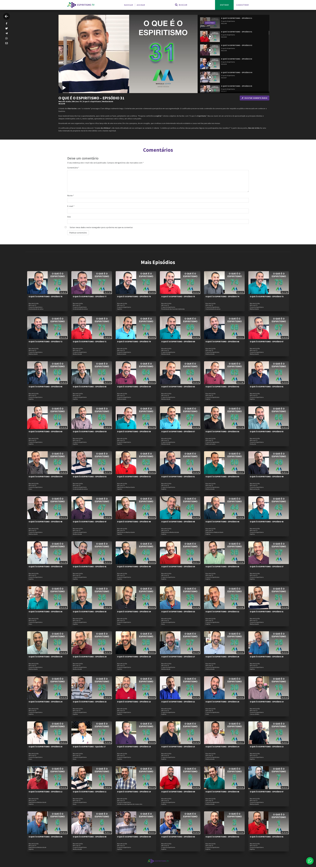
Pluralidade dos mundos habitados (173, 309)
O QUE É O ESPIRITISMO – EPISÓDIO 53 (89, 476)
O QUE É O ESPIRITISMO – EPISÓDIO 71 (89, 341)
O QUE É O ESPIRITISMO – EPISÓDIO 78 (45, 296)
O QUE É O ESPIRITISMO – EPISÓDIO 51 (178, 476)
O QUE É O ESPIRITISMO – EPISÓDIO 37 (266, 566)
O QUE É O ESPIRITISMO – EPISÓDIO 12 (45, 791)
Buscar (182, 4)
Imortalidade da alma (36, 309)
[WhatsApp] (6, 38)
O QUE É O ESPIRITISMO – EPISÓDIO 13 (266, 746)
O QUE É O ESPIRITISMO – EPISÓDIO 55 (266, 431)
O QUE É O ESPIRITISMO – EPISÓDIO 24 (45, 701)
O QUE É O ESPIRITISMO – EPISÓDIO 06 (45, 836)
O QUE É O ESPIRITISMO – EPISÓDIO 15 (178, 746)
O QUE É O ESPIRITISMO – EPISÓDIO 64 (134, 386)
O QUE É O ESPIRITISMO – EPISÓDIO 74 (222, 296)
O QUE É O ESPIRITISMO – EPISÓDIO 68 (222, 341)
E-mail (70, 206)
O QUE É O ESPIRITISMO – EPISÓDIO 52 (134, 476)
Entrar (224, 4)
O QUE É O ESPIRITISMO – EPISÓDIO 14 (222, 746)
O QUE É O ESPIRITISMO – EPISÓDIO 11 (89, 791)
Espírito (119, 309)
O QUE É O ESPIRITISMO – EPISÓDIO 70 (134, 341)
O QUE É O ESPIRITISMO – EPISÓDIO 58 (134, 431)
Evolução (253, 444)
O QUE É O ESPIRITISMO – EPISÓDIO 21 (178, 701)
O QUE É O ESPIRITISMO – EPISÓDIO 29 (89, 656)
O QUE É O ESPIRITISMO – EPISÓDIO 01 (266, 836)
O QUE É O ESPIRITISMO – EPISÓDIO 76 (134, 296)
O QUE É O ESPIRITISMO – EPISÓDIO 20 (222, 701)
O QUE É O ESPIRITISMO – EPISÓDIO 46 (134, 521)
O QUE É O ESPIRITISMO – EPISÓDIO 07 (266, 791)
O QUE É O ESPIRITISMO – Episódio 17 (89, 746)
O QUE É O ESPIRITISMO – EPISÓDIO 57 (178, 431)
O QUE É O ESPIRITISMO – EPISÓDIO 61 (266, 386)
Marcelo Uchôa (65, 101)
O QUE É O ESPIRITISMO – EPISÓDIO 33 (178, 611)
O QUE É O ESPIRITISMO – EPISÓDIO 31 (266, 611)
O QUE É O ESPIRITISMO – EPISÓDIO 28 (134, 656)
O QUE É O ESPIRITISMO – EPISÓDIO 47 (89, 521)
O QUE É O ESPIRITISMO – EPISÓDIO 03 (178, 836)
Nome (70, 195)
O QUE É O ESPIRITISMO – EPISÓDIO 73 (266, 296)
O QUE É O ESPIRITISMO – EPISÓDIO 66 (45, 386)
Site (69, 216)
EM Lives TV (77, 101)
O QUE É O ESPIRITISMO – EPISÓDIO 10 (134, 791)
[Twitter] (6, 28)
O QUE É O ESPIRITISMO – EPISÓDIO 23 (89, 701)
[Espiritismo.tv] (80, 5)
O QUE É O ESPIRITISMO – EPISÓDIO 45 (178, 521)
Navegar (128, 5)
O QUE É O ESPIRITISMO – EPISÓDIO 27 (178, 656)
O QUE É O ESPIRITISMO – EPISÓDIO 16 (134, 746)
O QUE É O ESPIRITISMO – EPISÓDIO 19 (266, 701)
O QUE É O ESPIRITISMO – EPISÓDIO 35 (89, 611)
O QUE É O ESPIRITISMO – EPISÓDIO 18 (45, 746)
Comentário (73, 167)
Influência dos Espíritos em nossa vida (129, 804)
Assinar (141, 5)
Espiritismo (202, 116)
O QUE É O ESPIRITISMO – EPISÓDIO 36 (45, 611)
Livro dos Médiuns (103, 128)
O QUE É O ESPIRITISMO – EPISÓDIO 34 (134, 611)
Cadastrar (242, 4)
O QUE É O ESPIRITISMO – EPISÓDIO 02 (222, 836)
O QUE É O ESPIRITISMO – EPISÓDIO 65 (89, 386)
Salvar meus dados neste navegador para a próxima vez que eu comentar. (101, 227)
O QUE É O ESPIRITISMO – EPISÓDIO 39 (178, 566)
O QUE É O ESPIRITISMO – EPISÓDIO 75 (178, 296)
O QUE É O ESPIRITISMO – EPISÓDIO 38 (222, 566)
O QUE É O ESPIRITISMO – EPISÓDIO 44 (222, 521)
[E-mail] (6, 43)
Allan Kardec (72, 108)
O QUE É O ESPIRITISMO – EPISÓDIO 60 (45, 431)
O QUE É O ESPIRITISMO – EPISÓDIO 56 (222, 431)
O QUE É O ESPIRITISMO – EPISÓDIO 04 (134, 836)
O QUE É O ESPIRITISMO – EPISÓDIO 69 (178, 341)
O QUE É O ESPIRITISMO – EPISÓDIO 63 (178, 386)
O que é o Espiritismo (92, 101)
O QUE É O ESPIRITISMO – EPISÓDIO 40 (134, 566)
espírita (158, 116)
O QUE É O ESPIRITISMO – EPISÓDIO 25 (266, 656)
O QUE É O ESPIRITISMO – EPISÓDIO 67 (266, 341)
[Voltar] (6, 16)
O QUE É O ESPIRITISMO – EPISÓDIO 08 (222, 791)
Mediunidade (107, 101)
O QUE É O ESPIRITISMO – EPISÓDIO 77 (89, 296)
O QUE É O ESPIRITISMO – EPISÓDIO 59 (89, 431)
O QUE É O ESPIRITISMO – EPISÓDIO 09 (178, 791)
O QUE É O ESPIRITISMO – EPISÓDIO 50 (222, 476)
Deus (30, 489)
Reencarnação (210, 444)
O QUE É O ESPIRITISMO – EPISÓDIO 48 (45, 521)
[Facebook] (6, 23)
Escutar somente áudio (256, 98)
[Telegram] (6, 33)
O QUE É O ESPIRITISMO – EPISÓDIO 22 (134, 701)
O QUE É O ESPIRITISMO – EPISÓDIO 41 (89, 566)
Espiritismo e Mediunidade (126, 487)
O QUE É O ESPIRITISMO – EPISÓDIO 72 (45, 341)
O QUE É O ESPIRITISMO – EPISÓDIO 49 (266, 476)
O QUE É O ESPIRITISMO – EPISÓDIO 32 (222, 611)
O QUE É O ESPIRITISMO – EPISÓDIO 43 (266, 521)
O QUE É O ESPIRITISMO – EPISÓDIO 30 (45, 656)
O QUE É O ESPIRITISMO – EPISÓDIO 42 (45, 566)
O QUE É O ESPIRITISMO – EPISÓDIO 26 (222, 656)
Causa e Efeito (254, 714)
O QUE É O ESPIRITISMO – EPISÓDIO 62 (222, 386)
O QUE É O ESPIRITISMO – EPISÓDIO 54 (45, 476)
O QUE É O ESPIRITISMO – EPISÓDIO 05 (89, 836)
